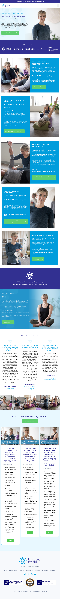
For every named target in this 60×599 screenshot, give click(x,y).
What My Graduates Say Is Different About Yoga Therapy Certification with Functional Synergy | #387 (10, 454)
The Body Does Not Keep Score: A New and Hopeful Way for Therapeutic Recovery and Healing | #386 (30, 454)
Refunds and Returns (35, 591)
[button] (58, 5)
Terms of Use (16, 591)
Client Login (53, 570)
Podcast (37, 570)
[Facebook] (25, 574)
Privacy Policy (24, 591)
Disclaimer (44, 591)
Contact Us (44, 570)
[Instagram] (28, 574)
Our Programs (13, 570)
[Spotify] (31, 574)
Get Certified (29, 570)
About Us (21, 570)
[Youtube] (35, 574)
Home (5, 570)
